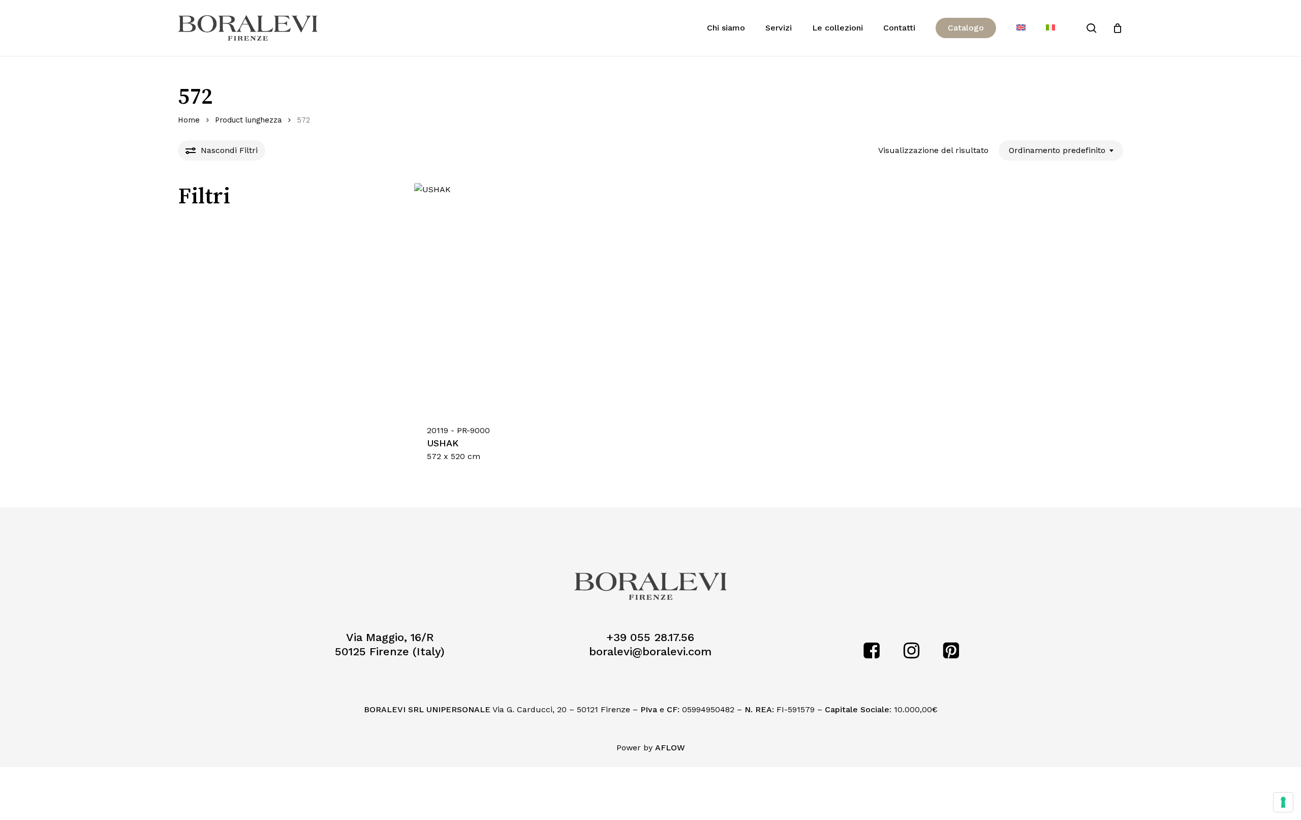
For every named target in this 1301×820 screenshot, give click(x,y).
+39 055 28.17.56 (650, 637)
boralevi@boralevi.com (650, 651)
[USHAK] (528, 297)
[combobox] (1061, 150)
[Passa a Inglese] (1021, 28)
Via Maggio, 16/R (390, 637)
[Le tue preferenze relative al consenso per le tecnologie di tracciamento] (1283, 802)
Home (189, 120)
